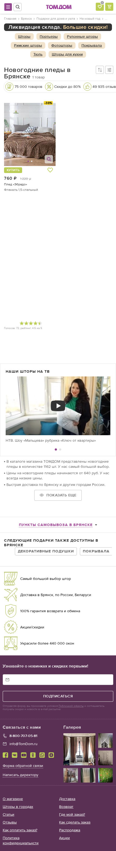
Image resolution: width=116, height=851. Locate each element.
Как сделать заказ (74, 822)
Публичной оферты (71, 706)
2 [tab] (60, 449)
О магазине (13, 799)
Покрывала (96, 551)
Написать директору (20, 775)
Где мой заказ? (72, 814)
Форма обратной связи (23, 765)
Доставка (67, 799)
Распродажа (69, 830)
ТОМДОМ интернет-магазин (58, 7)
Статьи (8, 814)
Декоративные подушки (46, 551)
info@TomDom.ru (23, 744)
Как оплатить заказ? (20, 830)
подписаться (58, 696)
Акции (64, 838)
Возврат (66, 806)
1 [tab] (56, 449)
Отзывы (10, 822)
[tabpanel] (58, 409)
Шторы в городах (18, 806)
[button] (17, 134)
